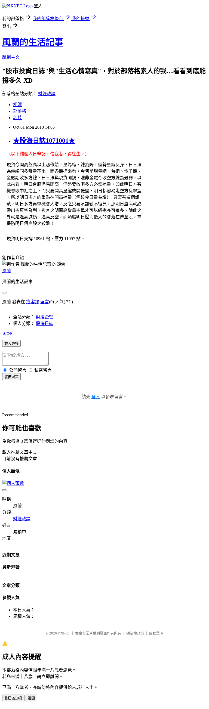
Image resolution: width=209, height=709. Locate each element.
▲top (7, 333)
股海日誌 (44, 323)
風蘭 (6, 270)
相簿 (17, 104)
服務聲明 (156, 633)
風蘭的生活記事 (32, 42)
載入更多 (11, 344)
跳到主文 (11, 57)
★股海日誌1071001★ (44, 140)
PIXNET (64, 633)
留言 (44, 301)
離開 (31, 698)
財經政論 (47, 93)
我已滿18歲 (13, 698)
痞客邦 (32, 301)
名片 (17, 117)
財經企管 (44, 317)
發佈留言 (11, 377)
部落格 (19, 111)
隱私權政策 (135, 633)
